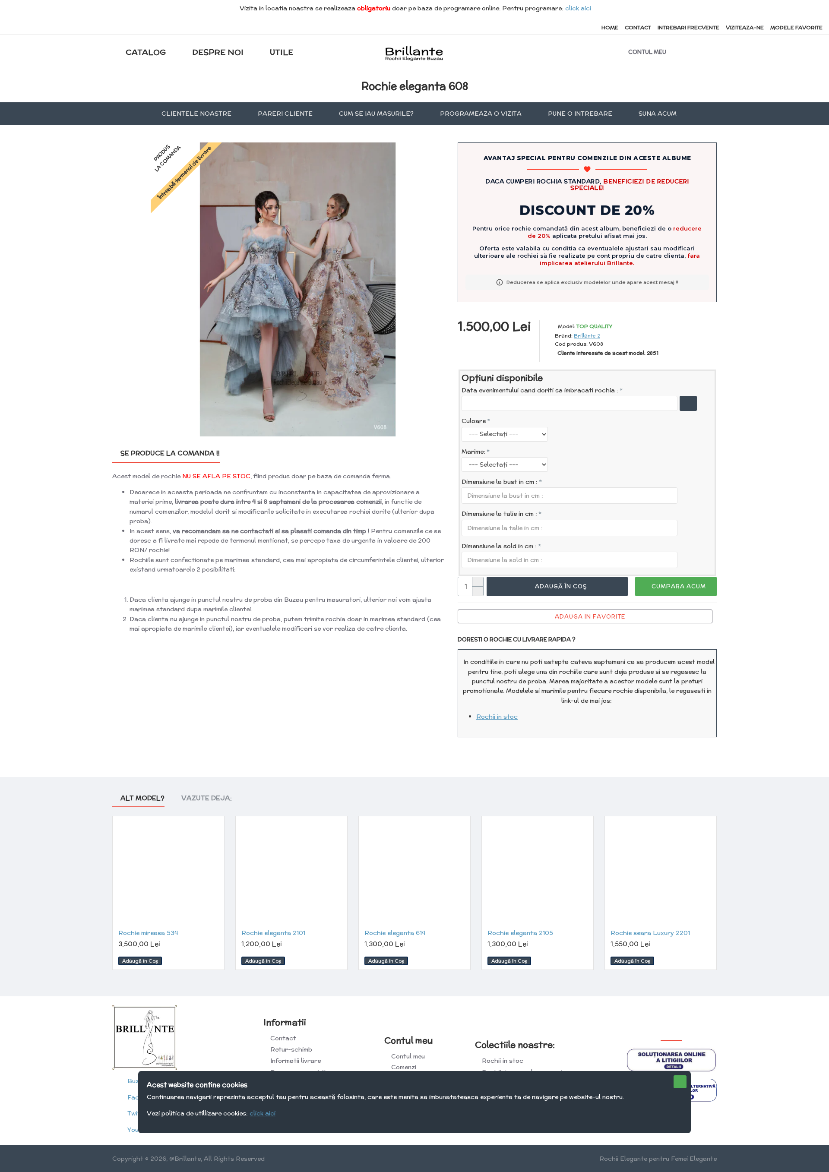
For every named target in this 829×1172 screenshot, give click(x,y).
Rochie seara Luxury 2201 (650, 933)
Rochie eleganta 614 (394, 933)
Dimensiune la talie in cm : (499, 513)
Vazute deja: (206, 798)
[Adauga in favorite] (213, 961)
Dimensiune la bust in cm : (500, 481)
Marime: (473, 451)
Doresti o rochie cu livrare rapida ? (517, 639)
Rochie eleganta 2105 (520, 933)
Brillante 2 (587, 335)
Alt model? (142, 798)
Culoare (474, 421)
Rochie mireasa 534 (148, 933)
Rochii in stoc (497, 716)
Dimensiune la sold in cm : (499, 546)
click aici (578, 8)
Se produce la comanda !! (170, 453)
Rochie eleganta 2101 (273, 933)
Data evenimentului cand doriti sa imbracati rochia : (540, 390)
